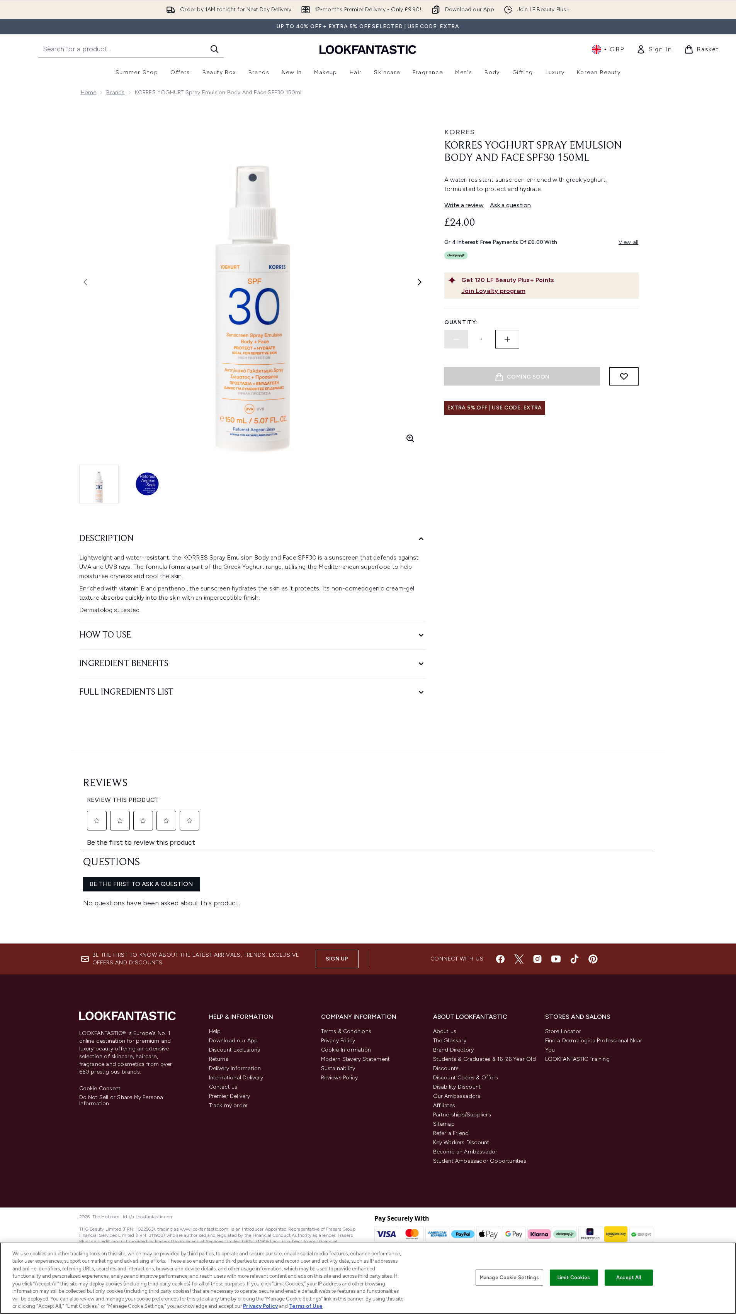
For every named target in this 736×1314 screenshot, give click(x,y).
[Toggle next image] (419, 282)
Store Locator (563, 1031)
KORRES (459, 132)
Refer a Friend (451, 1133)
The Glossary (449, 1040)
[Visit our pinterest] (593, 959)
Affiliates (444, 1105)
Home (89, 92)
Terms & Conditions (346, 1031)
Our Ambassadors (457, 1096)
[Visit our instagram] (537, 959)
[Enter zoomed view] (410, 438)
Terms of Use (306, 1306)
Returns (218, 1059)
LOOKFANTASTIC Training (577, 1059)
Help (215, 1031)
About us (445, 1031)
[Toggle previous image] (85, 282)
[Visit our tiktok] (574, 959)
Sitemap (444, 1124)
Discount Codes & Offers (465, 1077)
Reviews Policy (339, 1077)
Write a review (464, 205)
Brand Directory (453, 1050)
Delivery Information (235, 1068)
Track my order (228, 1105)
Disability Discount (457, 1087)
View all (629, 242)
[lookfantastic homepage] (368, 49)
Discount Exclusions (234, 1050)
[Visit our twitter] (519, 959)
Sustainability (338, 1068)
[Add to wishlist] (624, 376)
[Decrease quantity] (456, 339)
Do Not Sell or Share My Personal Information (122, 1100)
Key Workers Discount (461, 1142)
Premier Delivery (229, 1096)
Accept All (628, 1277)
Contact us (223, 1087)
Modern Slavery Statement (355, 1059)
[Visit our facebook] (500, 959)
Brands (115, 92)
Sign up (337, 958)
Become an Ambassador (465, 1151)
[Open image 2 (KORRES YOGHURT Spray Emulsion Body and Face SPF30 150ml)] (147, 484)
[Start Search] (214, 49)
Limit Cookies (574, 1277)
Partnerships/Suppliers (462, 1114)
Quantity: (461, 322)
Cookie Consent (100, 1089)
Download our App (233, 1040)
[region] (368, 1278)
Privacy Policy (338, 1040)
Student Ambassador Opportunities (479, 1161)
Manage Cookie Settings (509, 1277)
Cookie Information (346, 1050)
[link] (654, 49)
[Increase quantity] (507, 339)
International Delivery (236, 1077)
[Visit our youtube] (556, 959)
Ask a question (510, 205)
